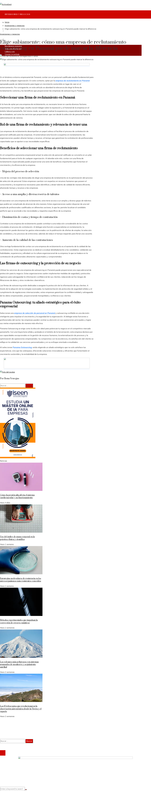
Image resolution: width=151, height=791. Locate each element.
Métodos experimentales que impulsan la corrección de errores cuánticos (19, 621)
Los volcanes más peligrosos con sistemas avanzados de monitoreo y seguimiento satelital (19, 665)
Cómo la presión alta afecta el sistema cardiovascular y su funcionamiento (17, 496)
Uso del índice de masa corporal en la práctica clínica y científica (17, 538)
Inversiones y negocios (10, 34)
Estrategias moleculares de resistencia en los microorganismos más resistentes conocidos (20, 579)
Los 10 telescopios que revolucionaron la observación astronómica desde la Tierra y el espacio (20, 709)
